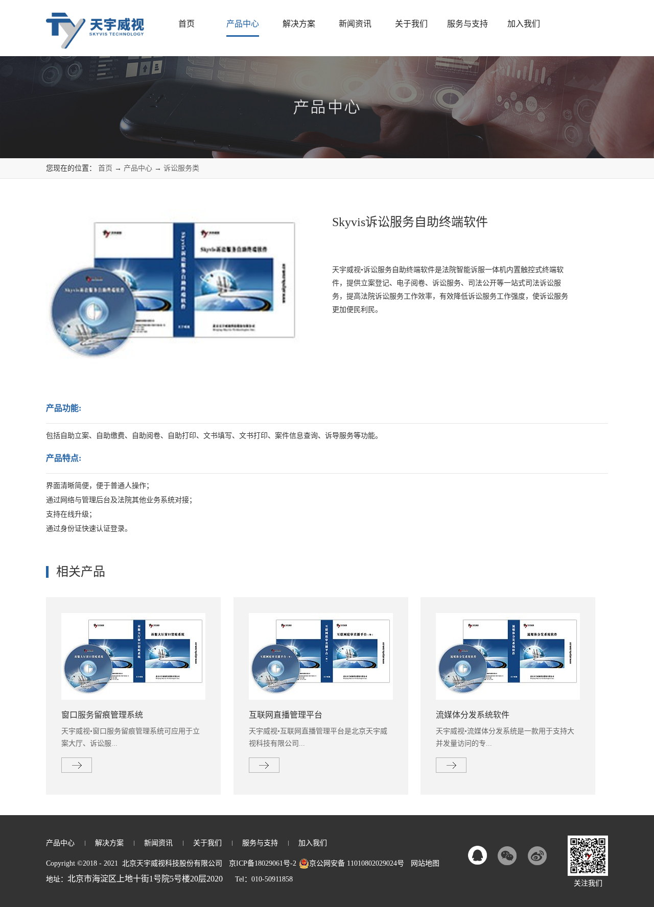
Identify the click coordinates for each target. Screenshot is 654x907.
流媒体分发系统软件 (472, 714)
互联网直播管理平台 (285, 714)
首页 (186, 23)
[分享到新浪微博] (537, 855)
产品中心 (138, 168)
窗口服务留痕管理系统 (102, 714)
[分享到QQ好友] (477, 855)
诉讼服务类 (181, 168)
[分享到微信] (507, 855)
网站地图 (423, 863)
